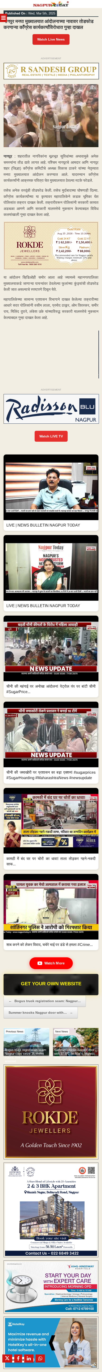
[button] (51, 492)
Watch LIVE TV (51, 436)
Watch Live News (51, 39)
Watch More (54, 963)
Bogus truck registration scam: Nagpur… (45, 1001)
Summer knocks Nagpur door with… (41, 1012)
